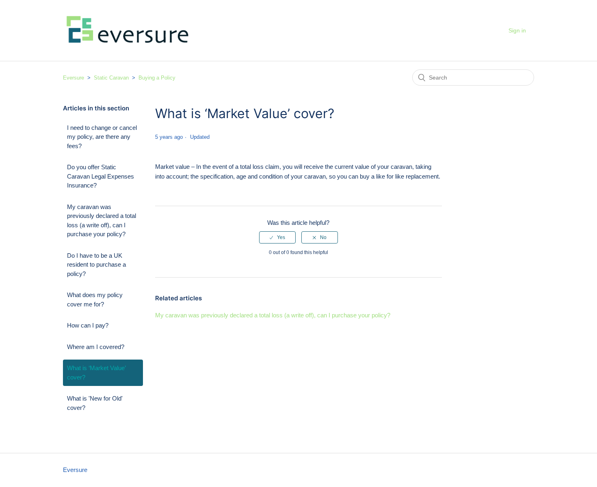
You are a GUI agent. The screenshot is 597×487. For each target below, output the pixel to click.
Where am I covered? (95, 346)
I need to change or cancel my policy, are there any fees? (102, 136)
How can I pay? (87, 325)
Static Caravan (111, 78)
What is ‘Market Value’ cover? (96, 372)
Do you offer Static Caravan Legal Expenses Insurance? (100, 176)
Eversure (73, 78)
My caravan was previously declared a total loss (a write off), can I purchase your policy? (101, 220)
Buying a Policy (156, 78)
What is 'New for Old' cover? (95, 403)
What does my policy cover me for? (95, 299)
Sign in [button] (517, 30)
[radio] (277, 237)
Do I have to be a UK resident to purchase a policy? (96, 264)
